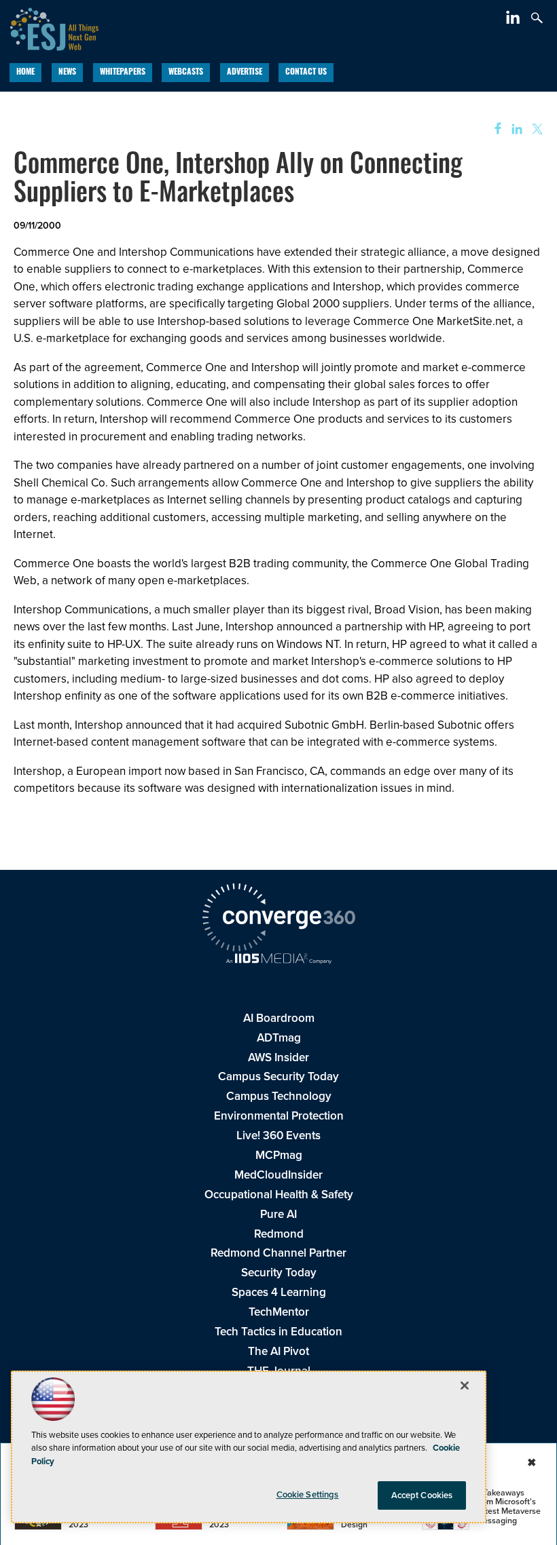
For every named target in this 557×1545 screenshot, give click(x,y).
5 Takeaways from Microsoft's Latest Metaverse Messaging (508, 1507)
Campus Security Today (278, 1076)
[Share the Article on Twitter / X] (535, 129)
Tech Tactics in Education (278, 1331)
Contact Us (306, 73)
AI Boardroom (279, 1018)
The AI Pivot (278, 1351)
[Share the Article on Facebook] (493, 129)
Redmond (279, 1233)
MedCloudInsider (278, 1174)
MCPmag (278, 1155)
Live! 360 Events (278, 1135)
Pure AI (278, 1214)
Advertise (244, 73)
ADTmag (279, 1037)
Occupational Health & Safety (278, 1194)
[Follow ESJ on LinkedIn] (514, 20)
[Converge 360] (278, 919)
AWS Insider (278, 1057)
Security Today (279, 1272)
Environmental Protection (279, 1115)
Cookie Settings (307, 1494)
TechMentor (279, 1311)
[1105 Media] (278, 960)
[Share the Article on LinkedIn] (514, 129)
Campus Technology (278, 1096)
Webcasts (185, 73)
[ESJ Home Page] (49, 27)
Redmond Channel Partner (278, 1252)
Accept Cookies (422, 1495)
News (67, 73)
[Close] (465, 1385)
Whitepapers (122, 73)
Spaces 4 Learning (279, 1292)
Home (25, 73)
